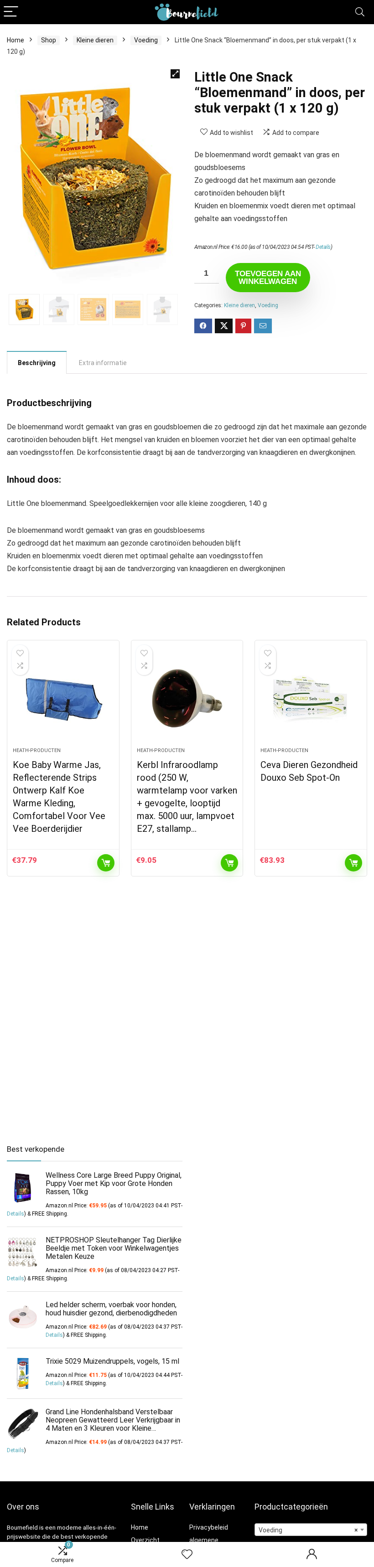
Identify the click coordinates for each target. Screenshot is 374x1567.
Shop (48, 40)
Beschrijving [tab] (37, 362)
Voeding (146, 40)
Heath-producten (37, 750)
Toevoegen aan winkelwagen (268, 277)
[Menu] (11, 12)
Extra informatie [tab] (103, 362)
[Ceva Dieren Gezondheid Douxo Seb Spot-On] (310, 698)
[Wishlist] (187, 1555)
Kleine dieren (95, 40)
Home (15, 40)
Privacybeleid (208, 1527)
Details (323, 247)
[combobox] (311, 1529)
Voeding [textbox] (308, 1530)
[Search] (360, 12)
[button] (175, 73)
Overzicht (145, 1540)
